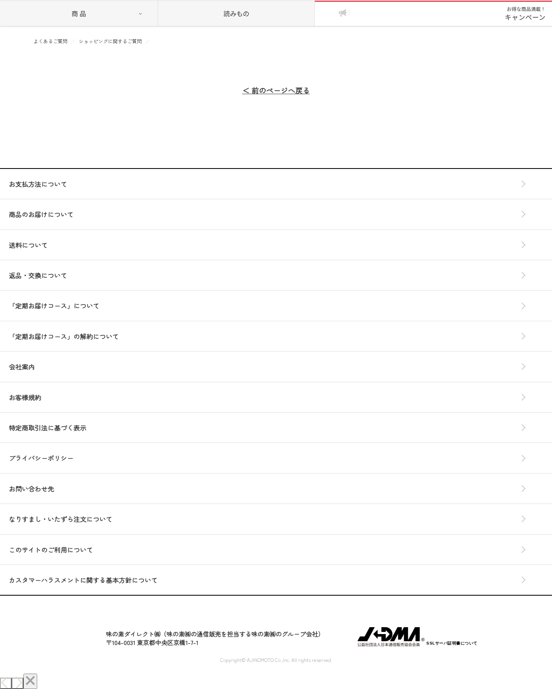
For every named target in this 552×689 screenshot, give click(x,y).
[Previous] (6, 683)
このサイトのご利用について (51, 549)
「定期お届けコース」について (54, 305)
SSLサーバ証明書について (452, 643)
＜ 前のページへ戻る (276, 90)
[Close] (30, 681)
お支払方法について (38, 184)
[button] (452, 622)
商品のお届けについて (41, 214)
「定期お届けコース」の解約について (64, 336)
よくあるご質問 (50, 41)
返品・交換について (38, 275)
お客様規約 (25, 397)
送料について (28, 245)
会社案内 (22, 366)
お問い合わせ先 (31, 488)
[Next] (17, 683)
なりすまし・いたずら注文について (60, 519)
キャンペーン (525, 13)
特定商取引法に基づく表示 (47, 427)
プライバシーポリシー (41, 458)
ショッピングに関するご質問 (110, 41)
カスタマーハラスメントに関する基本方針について (83, 580)
